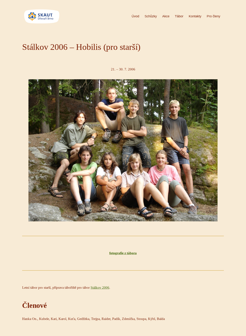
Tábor (179, 16)
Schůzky (151, 16)
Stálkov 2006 (100, 287)
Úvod (135, 16)
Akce (165, 16)
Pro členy (213, 16)
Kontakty (195, 16)
